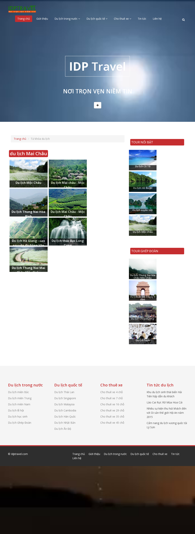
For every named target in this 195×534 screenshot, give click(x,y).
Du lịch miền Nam (19, 404)
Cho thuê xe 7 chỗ (111, 398)
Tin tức (142, 18)
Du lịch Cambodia (65, 410)
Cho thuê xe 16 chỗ (112, 404)
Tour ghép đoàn (144, 251)
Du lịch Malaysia (64, 404)
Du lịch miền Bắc (18, 392)
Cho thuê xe (121, 18)
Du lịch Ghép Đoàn (19, 422)
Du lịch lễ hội (16, 410)
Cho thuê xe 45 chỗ (112, 422)
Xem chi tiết (23, 184)
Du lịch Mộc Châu (24, 166)
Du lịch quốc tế (96, 18)
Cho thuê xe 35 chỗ (112, 416)
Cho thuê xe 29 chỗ (112, 410)
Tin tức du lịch (160, 385)
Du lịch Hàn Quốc (65, 416)
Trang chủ (23, 18)
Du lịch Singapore (65, 398)
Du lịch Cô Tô (141, 156)
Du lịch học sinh (17, 416)
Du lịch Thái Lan (64, 392)
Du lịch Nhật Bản (64, 422)
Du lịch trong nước (66, 18)
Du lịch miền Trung (19, 398)
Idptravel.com (19, 454)
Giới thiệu (42, 18)
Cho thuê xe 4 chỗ (111, 392)
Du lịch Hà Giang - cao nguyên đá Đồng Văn (28, 225)
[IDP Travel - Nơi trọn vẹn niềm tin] (22, 8)
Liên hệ (157, 18)
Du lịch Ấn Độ (62, 429)
